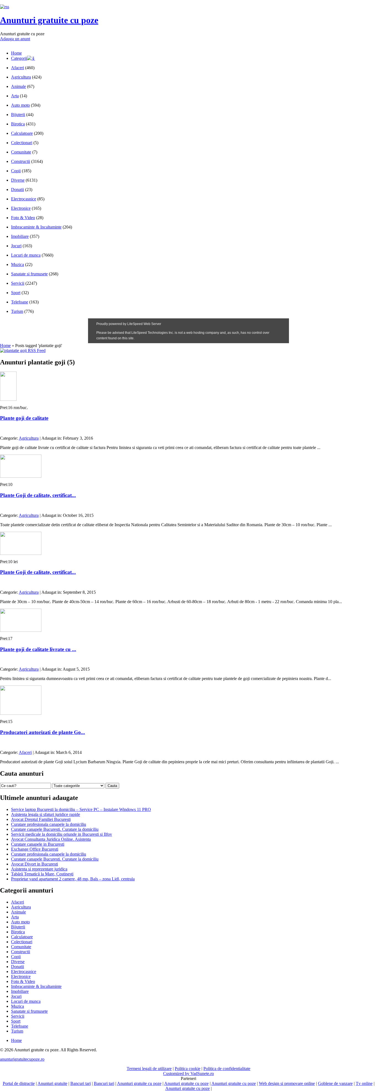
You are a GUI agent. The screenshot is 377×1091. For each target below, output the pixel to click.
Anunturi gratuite (52, 1083)
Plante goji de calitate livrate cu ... (38, 649)
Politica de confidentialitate (226, 1068)
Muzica (17, 264)
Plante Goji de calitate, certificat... (38, 495)
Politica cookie (187, 1068)
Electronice (21, 208)
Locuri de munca (26, 255)
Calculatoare (22, 133)
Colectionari (21, 142)
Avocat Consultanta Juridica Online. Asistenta (51, 839)
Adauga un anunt (15, 38)
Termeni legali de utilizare (149, 1068)
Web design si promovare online (287, 1083)
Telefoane (19, 302)
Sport (15, 292)
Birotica (18, 124)
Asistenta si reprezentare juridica (39, 869)
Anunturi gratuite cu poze (49, 20)
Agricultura (21, 77)
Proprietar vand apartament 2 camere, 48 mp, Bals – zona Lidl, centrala (73, 879)
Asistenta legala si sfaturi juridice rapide (45, 814)
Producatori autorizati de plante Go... (42, 732)
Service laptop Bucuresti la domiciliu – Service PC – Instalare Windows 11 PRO (81, 809)
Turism (17, 311)
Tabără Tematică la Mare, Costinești (42, 874)
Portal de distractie (19, 1083)
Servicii (17, 283)
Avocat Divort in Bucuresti (34, 864)
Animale (18, 86)
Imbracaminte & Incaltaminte (36, 227)
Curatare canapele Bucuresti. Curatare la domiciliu (55, 829)
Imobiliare (20, 236)
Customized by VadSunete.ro (188, 1073)
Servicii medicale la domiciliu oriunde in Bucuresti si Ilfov (61, 834)
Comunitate (21, 152)
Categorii (19, 58)
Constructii (20, 161)
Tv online (364, 1083)
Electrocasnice (23, 199)
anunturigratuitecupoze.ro (22, 1059)
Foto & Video (23, 217)
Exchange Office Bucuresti (34, 849)
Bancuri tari (80, 1083)
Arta (15, 95)
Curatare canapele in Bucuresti (37, 844)
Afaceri (17, 67)
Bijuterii (18, 114)
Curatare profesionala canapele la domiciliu (48, 824)
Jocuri (16, 245)
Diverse (18, 180)
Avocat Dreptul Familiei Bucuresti (41, 819)
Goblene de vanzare (335, 1083)
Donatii (17, 189)
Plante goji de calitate (24, 418)
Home (16, 53)
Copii (16, 170)
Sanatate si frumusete (29, 274)
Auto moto (20, 105)
